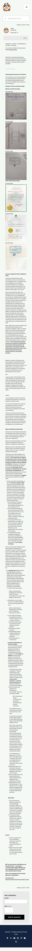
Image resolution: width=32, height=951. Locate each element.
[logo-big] (7, 7)
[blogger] (25, 938)
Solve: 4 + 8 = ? (8, 906)
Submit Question (14, 917)
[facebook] (11, 938)
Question (6, 898)
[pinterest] (21, 938)
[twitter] (16, 942)
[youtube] (14, 938)
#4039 (25, 38)
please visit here (13, 49)
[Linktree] (7, 938)
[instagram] (18, 938)
